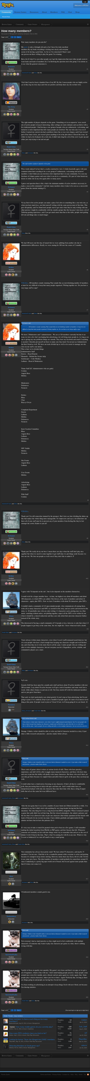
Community (6, 12)
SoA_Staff (83, 1027)
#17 (87, 879)
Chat (70, 12)
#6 (87, 270)
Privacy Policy (56, 1074)
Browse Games (20, 12)
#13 (87, 707)
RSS (88, 1074)
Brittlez (11, 267)
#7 (87, 310)
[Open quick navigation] (88, 24)
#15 (87, 794)
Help (72, 1074)
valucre (84, 1045)
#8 (88, 500)
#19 (87, 957)
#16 (87, 840)
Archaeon (26, 34)
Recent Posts (6, 16)
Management (13, 34)
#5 (87, 229)
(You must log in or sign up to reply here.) (77, 1010)
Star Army (11, 107)
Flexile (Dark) (5, 1074)
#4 (87, 192)
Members (54, 12)
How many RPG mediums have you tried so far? (28, 1033)
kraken (84, 1020)
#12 (87, 667)
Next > (19, 37)
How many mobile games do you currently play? (34, 1027)
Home (80, 1074)
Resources (34, 12)
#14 (87, 745)
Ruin (11, 876)
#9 (87, 538)
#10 (87, 578)
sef (85, 1033)
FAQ (63, 12)
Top (85, 1074)
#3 (87, 149)
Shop (77, 12)
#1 (87, 69)
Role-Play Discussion (33, 1035)
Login (84, 1)
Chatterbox (30, 1029)
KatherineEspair (13, 1023)
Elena (35, 72)
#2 (87, 109)
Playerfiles (12, 1041)
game (26, 47)
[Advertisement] (81, 48)
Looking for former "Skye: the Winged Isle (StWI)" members (32, 1039)
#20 (87, 997)
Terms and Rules (45, 1074)
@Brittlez (24, 283)
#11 (88, 629)
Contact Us (65, 1074)
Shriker (11, 1029)
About (44, 12)
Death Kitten (11, 147)
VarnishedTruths (26, 72)
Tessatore (11, 705)
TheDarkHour (11, 916)
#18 (87, 919)
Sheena (11, 1047)
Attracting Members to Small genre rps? (24, 1046)
